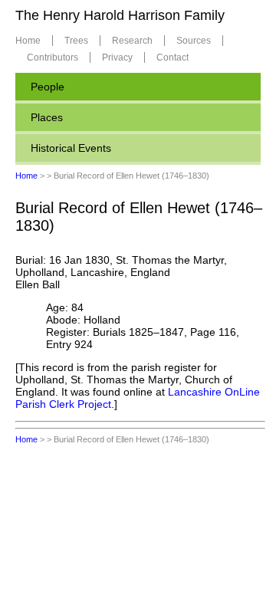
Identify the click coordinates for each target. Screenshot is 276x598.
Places (47, 117)
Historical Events (71, 148)
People (47, 86)
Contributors (52, 57)
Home (28, 40)
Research (132, 40)
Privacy (117, 57)
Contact (172, 57)
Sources (193, 40)
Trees (76, 40)
